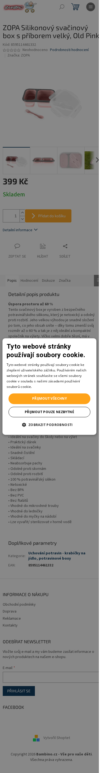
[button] (49, 424)
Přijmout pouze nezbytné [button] (49, 412)
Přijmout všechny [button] (49, 398)
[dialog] (49, 386)
